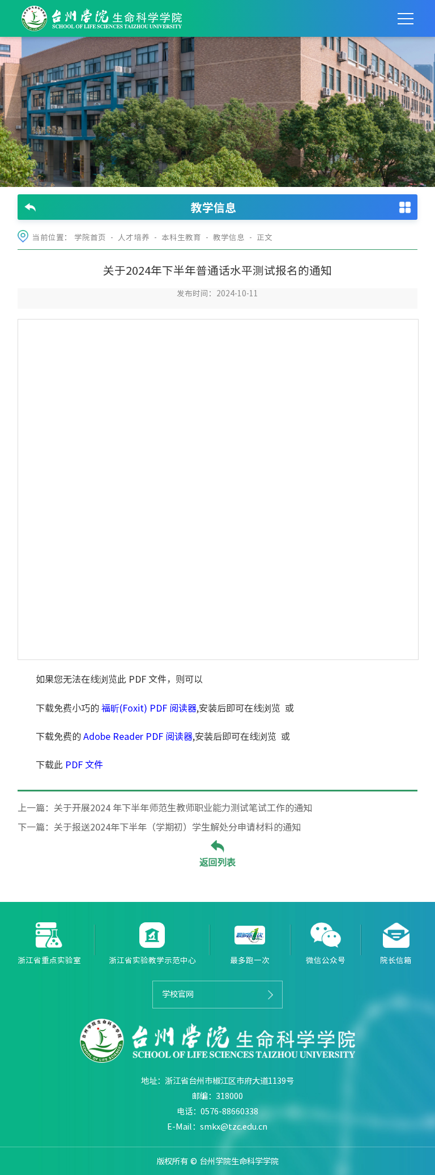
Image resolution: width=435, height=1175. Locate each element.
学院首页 (90, 237)
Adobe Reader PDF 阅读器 (138, 736)
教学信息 (229, 237)
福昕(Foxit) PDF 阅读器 (149, 708)
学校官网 (178, 994)
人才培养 (134, 237)
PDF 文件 (84, 764)
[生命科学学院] (102, 18)
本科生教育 (181, 237)
